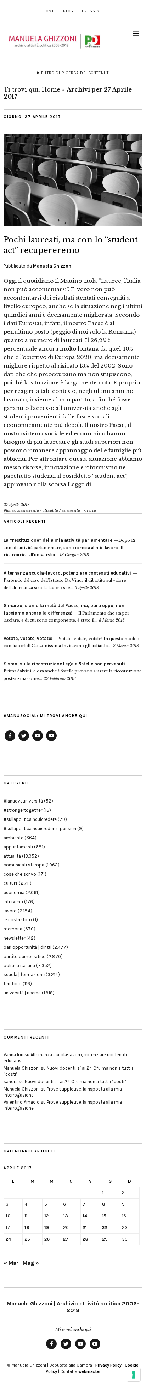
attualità (50, 510)
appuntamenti (18, 847)
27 (65, 1239)
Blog (68, 11)
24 (8, 1239)
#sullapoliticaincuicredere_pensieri (40, 828)
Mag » (31, 1262)
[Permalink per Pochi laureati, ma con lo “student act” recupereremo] (73, 224)
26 (47, 1239)
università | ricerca (79, 510)
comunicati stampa (24, 865)
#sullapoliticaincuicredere (30, 819)
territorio (13, 983)
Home (49, 11)
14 (85, 1215)
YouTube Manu (37, 740)
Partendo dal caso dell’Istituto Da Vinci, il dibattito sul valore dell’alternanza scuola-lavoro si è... (67, 580)
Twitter (23, 740)
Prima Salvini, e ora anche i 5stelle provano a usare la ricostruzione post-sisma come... (73, 671)
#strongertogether (23, 810)
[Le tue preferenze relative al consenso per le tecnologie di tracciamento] (133, 1374)
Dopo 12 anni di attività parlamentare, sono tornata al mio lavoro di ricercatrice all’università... (69, 547)
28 (85, 1239)
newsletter (14, 938)
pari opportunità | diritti (27, 947)
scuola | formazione (24, 974)
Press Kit (92, 11)
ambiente (13, 837)
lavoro (10, 910)
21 (85, 1227)
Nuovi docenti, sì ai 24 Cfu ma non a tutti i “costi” (75, 1081)
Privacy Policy (108, 1365)
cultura (11, 883)
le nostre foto (18, 919)
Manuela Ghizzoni (53, 266)
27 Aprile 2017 (16, 504)
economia (14, 892)
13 (65, 1215)
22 (104, 1227)
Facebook (10, 740)
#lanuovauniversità (21, 510)
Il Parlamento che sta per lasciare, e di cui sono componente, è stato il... (66, 613)
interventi (13, 901)
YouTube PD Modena (51, 740)
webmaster (89, 1371)
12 (46, 1215)
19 (46, 1227)
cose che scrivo (20, 874)
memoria (13, 928)
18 (26, 1227)
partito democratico (25, 956)
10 (8, 1215)
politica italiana (19, 965)
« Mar (11, 1262)
